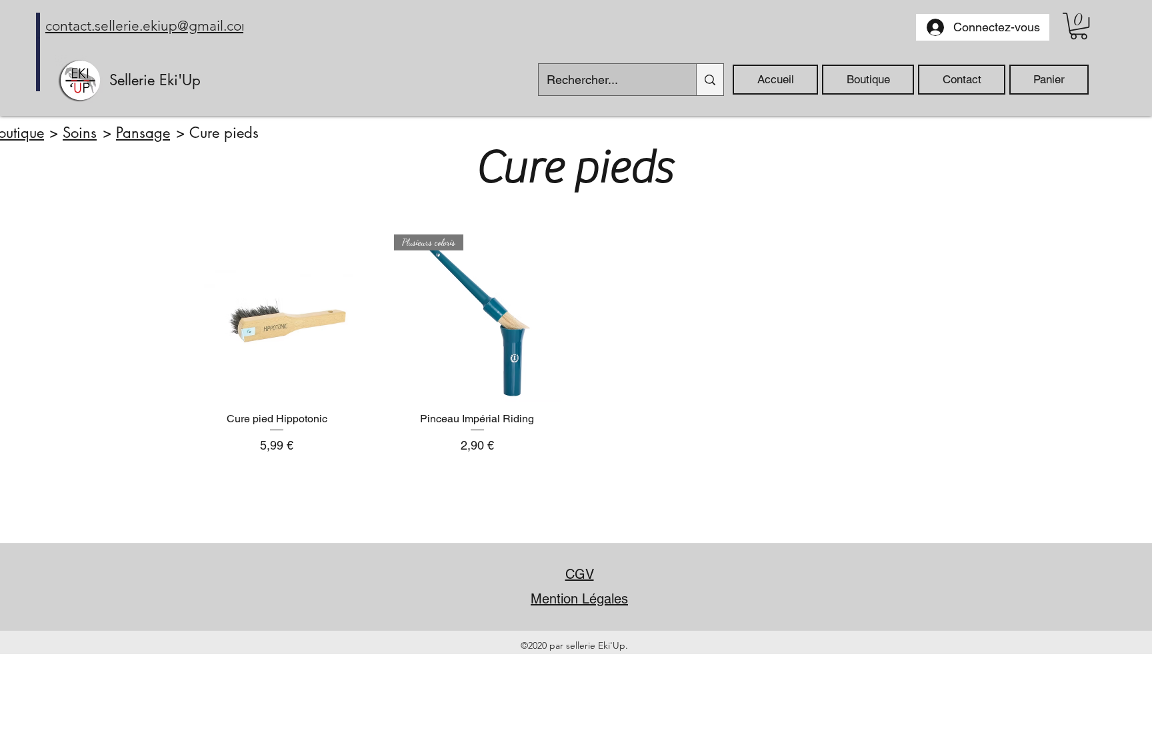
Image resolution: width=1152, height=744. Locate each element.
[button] (1079, 26)
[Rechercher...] (709, 79)
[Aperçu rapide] (277, 318)
